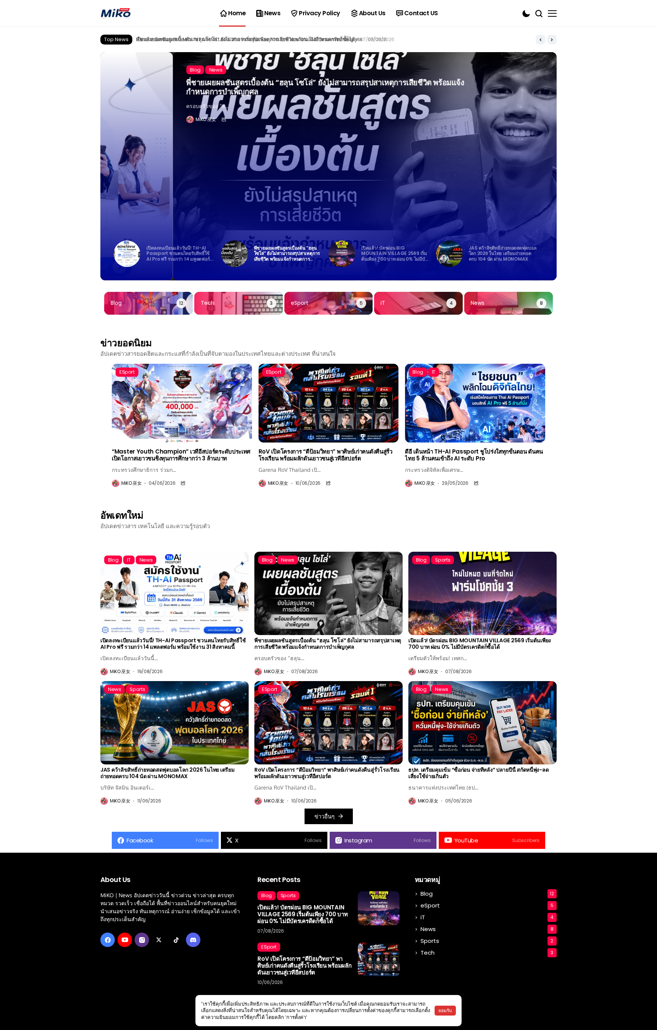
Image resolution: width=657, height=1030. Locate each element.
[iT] (418, 303)
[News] (508, 303)
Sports (487, 941)
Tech (487, 953)
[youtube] (124, 940)
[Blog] (148, 303)
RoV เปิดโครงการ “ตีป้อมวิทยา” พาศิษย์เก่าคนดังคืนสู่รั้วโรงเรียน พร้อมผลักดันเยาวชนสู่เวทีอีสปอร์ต (325, 455)
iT (487, 917)
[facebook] (107, 940)
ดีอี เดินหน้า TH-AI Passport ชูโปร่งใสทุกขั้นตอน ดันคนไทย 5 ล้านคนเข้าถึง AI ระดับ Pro (474, 455)
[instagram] (142, 940)
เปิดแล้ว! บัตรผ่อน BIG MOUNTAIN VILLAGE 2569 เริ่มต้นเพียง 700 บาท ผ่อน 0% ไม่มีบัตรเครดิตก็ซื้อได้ (245, 39)
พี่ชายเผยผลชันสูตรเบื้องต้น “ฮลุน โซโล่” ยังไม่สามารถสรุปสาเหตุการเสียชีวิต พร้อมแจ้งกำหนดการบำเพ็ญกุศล (253, 87)
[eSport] (328, 303)
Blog (487, 894)
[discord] (193, 940)
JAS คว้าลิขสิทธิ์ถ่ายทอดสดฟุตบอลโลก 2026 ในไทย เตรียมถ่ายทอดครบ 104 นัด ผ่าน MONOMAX (167, 773)
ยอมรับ (445, 1010)
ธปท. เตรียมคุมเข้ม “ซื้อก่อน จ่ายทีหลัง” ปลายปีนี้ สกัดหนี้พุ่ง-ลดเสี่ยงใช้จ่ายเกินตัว (478, 773)
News (487, 929)
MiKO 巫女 (133, 119)
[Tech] (238, 303)
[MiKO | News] (115, 13)
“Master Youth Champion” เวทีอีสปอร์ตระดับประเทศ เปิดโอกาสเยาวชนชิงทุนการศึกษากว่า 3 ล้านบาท (181, 455)
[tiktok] (176, 940)
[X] (159, 940)
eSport (487, 905)
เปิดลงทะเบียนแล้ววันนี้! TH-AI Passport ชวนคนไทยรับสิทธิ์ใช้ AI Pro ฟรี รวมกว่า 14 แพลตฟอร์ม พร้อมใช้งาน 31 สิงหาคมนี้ (173, 643)
